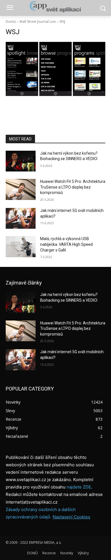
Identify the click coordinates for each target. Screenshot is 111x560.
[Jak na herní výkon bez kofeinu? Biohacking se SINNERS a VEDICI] (21, 161)
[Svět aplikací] (55, 7)
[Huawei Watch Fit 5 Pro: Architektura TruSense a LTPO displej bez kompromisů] (21, 189)
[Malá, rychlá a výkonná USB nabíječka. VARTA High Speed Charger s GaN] (21, 246)
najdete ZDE (79, 487)
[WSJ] (55, 69)
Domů (11, 21)
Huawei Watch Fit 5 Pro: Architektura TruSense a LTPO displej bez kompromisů (72, 187)
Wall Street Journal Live (37, 21)
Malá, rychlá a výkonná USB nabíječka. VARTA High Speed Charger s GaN (66, 244)
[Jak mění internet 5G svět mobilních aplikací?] (21, 218)
